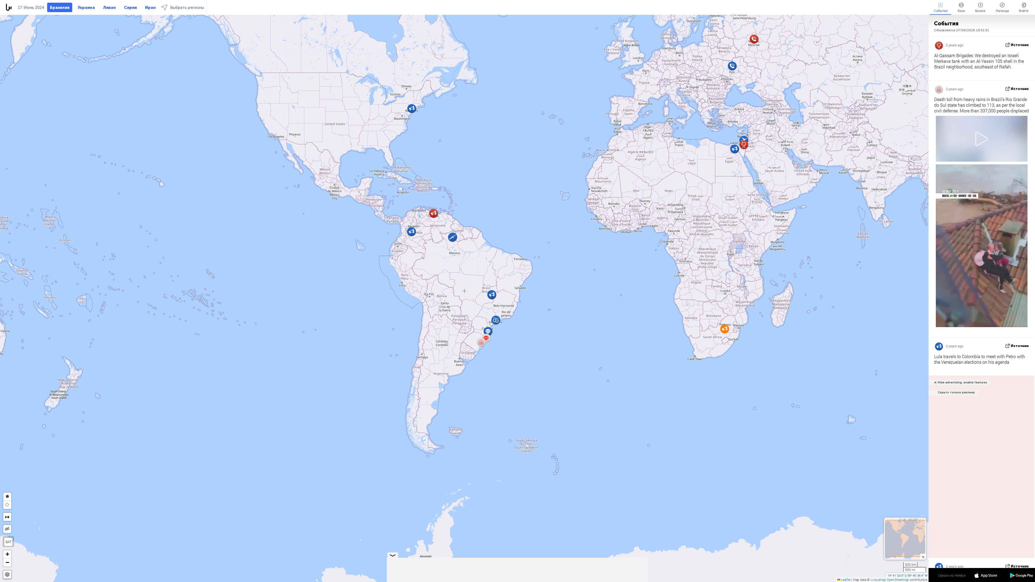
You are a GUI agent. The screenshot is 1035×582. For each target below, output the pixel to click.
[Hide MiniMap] (922, 556)
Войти (1024, 11)
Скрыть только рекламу (956, 392)
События (940, 11)
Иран (150, 7)
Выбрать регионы (187, 7)
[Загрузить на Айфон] (986, 576)
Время (980, 11)
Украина (86, 7)
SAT (8, 542)
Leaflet (845, 579)
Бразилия (60, 7)
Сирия (130, 7)
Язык (961, 11)
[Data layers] (7, 574)
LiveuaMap (878, 579)
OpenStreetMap (898, 579)
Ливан (109, 7)
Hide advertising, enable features (962, 382)
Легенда (1002, 11)
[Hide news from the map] (7, 529)
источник (1020, 45)
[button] (732, 66)
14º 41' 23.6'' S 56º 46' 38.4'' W (907, 575)
